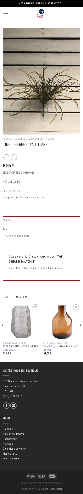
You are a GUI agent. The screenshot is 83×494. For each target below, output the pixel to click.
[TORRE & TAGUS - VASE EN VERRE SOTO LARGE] (21, 321)
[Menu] (6, 13)
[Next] (80, 332)
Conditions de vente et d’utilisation (41, 483)
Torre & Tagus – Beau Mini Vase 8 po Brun (60, 348)
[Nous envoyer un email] (13, 405)
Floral (50, 138)
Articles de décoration (29, 138)
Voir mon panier (11, 458)
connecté (33, 268)
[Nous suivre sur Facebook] (6, 405)
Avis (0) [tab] (7, 219)
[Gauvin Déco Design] (41, 13)
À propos (8, 444)
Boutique (8, 429)
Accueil (7, 138)
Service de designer (14, 434)
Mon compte (10, 454)
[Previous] (3, 332)
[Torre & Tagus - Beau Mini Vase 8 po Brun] (61, 321)
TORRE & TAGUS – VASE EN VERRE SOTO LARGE (20, 348)
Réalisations (10, 439)
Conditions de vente (14, 449)
